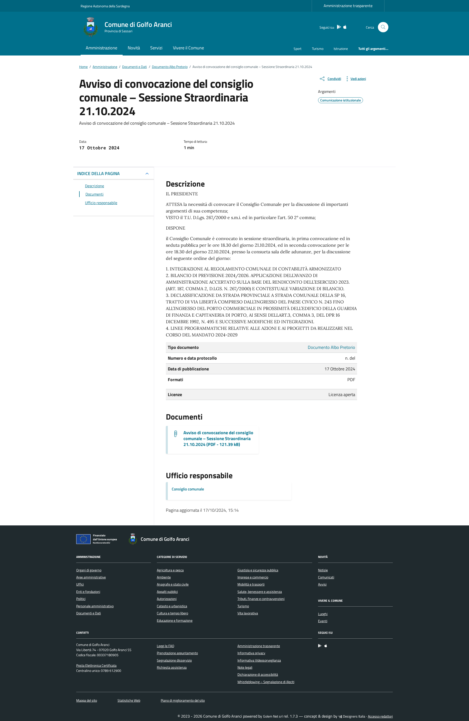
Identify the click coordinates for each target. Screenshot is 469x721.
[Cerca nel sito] (383, 27)
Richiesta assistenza (172, 667)
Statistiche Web (128, 700)
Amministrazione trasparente (348, 6)
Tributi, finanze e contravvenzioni (261, 598)
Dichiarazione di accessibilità (257, 674)
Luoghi (323, 614)
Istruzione (341, 48)
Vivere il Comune (188, 47)
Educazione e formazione (174, 620)
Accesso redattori (380, 716)
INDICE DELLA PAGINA (98, 173)
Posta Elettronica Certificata (96, 665)
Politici (80, 598)
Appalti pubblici (167, 591)
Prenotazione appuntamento (177, 653)
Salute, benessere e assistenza (259, 591)
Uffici (80, 584)
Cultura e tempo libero (172, 613)
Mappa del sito (86, 700)
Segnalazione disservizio (174, 660)
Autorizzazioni (167, 598)
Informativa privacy (251, 653)
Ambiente (164, 577)
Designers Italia (353, 716)
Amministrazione (101, 47)
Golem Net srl (273, 716)
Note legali (244, 667)
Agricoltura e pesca (170, 570)
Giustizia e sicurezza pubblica (257, 570)
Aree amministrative (91, 577)
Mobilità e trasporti (251, 584)
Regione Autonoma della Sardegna (105, 6)
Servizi (156, 47)
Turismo (317, 48)
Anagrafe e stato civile (173, 584)
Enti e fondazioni (88, 591)
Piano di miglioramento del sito (183, 700)
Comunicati (326, 577)
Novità (134, 47)
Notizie (323, 570)
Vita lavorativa (247, 613)
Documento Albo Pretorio (331, 347)
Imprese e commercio (252, 577)
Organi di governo (88, 570)
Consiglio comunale (188, 489)
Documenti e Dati (88, 613)
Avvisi (322, 584)
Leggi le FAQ (165, 646)
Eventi (322, 621)
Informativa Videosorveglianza (259, 660)
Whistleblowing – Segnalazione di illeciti (265, 682)
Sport (297, 48)
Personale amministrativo (95, 606)
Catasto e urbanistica (172, 606)
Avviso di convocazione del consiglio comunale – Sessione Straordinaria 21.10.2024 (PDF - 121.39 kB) (218, 438)
